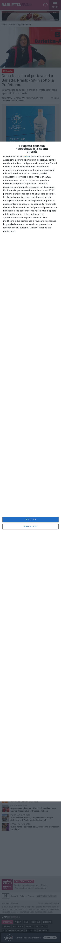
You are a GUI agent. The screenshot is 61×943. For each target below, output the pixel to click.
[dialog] (30, 472)
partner (26, 156)
